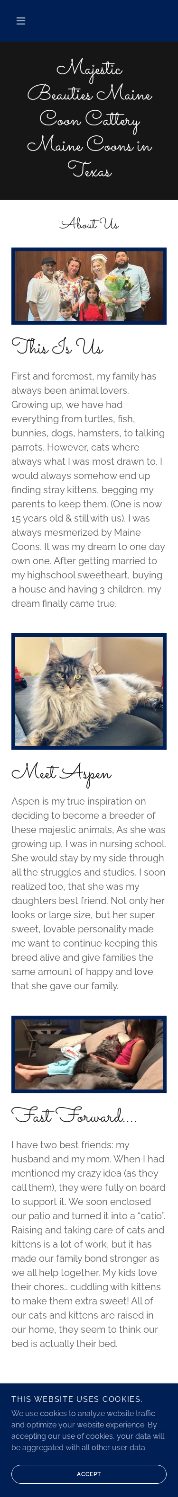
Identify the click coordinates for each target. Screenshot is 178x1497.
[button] (20, 20)
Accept (89, 1474)
